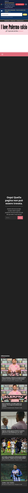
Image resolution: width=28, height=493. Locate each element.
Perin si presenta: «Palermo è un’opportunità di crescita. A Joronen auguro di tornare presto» (14, 378)
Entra (25, 14)
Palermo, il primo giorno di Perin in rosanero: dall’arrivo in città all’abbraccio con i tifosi (13, 431)
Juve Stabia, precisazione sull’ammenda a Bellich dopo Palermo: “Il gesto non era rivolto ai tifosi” (14, 457)
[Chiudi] (3, 4)
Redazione (7, 20)
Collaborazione (20, 20)
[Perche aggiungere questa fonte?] (26, 4)
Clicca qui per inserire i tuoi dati (7, 17)
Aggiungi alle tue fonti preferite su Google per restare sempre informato (12, 4)
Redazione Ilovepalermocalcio (8, 380)
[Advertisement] (14, 43)
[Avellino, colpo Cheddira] (14, 472)
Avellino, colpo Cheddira (8, 482)
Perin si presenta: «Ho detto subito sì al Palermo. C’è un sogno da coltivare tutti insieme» (12, 405)
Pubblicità (13, 20)
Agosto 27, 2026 (19, 380)
